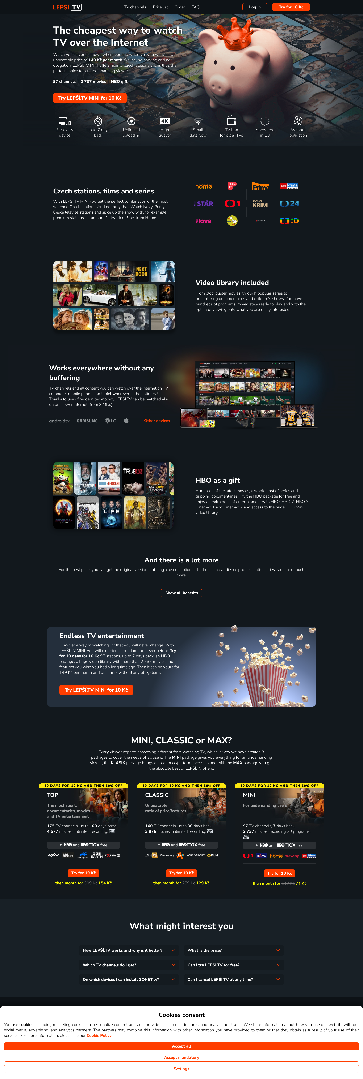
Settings (181, 1069)
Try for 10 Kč (291, 7)
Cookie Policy (99, 1035)
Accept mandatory (181, 1057)
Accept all (181, 1046)
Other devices (157, 421)
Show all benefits (181, 593)
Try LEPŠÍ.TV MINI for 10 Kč (89, 98)
